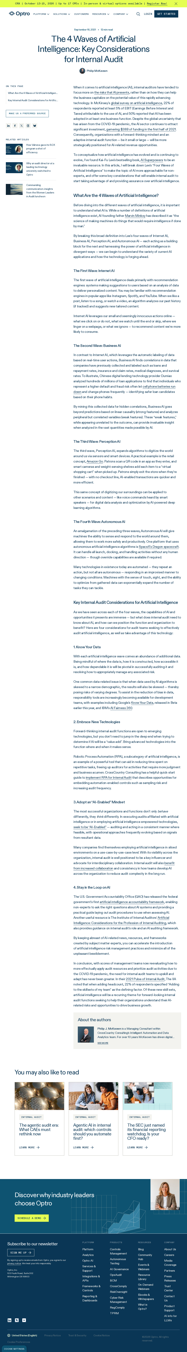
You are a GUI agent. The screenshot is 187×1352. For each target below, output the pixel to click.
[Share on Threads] (28, 125)
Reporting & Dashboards (89, 1298)
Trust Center (168, 1288)
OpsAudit (116, 1275)
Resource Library (144, 1277)
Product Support (169, 1308)
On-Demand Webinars (145, 1287)
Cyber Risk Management (118, 1300)
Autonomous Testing (118, 1261)
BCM (113, 1280)
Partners (169, 1270)
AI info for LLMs (170, 1318)
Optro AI (87, 1260)
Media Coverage (170, 1263)
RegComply (117, 1307)
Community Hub (145, 1257)
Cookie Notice (102, 1335)
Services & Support (89, 1268)
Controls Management (118, 1251)
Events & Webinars (144, 1267)
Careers (169, 1255)
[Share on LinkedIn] (8, 125)
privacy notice (14, 1263)
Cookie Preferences (18, 1342)
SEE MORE (103, 1042)
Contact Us (169, 1298)
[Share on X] (21, 125)
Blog (141, 1249)
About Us (170, 1249)
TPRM (114, 1313)
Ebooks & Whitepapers (146, 1297)
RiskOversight (118, 1292)
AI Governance (119, 1269)
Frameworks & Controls (91, 1288)
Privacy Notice (52, 1335)
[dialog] (14, 1348)
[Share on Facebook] (15, 125)
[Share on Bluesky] (34, 125)
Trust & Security (77, 1335)
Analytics (88, 1255)
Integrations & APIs (91, 1278)
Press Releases (170, 1278)
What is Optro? (142, 1307)
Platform (87, 1249)
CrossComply (118, 1286)
